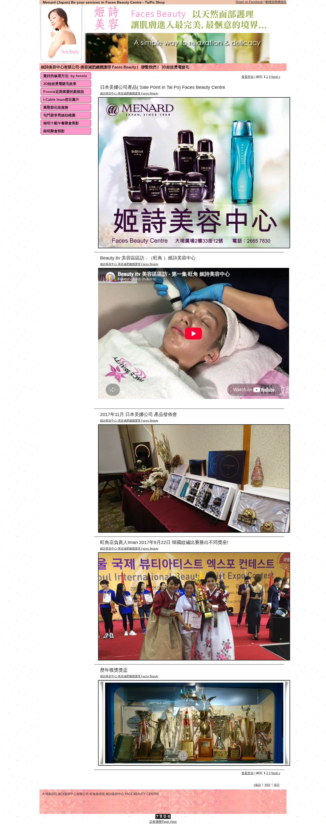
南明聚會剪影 (54, 131)
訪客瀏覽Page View (163, 821)
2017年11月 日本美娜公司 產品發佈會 (138, 414)
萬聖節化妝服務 (55, 107)
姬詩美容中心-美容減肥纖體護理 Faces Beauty (129, 93)
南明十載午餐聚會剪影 (61, 123)
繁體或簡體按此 (276, 2)
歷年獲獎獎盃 (114, 670)
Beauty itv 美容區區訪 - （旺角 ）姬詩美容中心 (148, 258)
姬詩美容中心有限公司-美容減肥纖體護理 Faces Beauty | (89, 67)
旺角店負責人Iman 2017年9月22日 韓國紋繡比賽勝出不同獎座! (164, 542)
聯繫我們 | (149, 67)
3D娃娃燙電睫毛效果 (59, 84)
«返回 (257, 784)
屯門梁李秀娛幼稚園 (59, 115)
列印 (267, 784)
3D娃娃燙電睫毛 (175, 67)
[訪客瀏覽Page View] (163, 818)
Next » (275, 77)
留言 (277, 784)
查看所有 (247, 77)
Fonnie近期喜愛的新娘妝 (63, 92)
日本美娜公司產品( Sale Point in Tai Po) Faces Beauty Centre (162, 87)
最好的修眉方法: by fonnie (65, 76)
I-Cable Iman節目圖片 (61, 99)
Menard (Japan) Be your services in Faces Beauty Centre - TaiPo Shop (104, 2)
